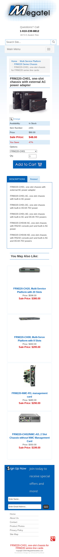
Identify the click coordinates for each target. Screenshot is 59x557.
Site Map (14, 534)
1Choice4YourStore (37, 553)
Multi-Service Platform (30, 61)
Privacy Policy (16, 530)
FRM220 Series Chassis (25, 64)
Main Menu (13, 49)
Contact (13, 522)
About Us (14, 518)
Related (34, 179)
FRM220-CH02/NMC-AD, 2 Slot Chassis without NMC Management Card (30, 437)
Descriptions (17, 179)
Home (14, 61)
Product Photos (17, 526)
